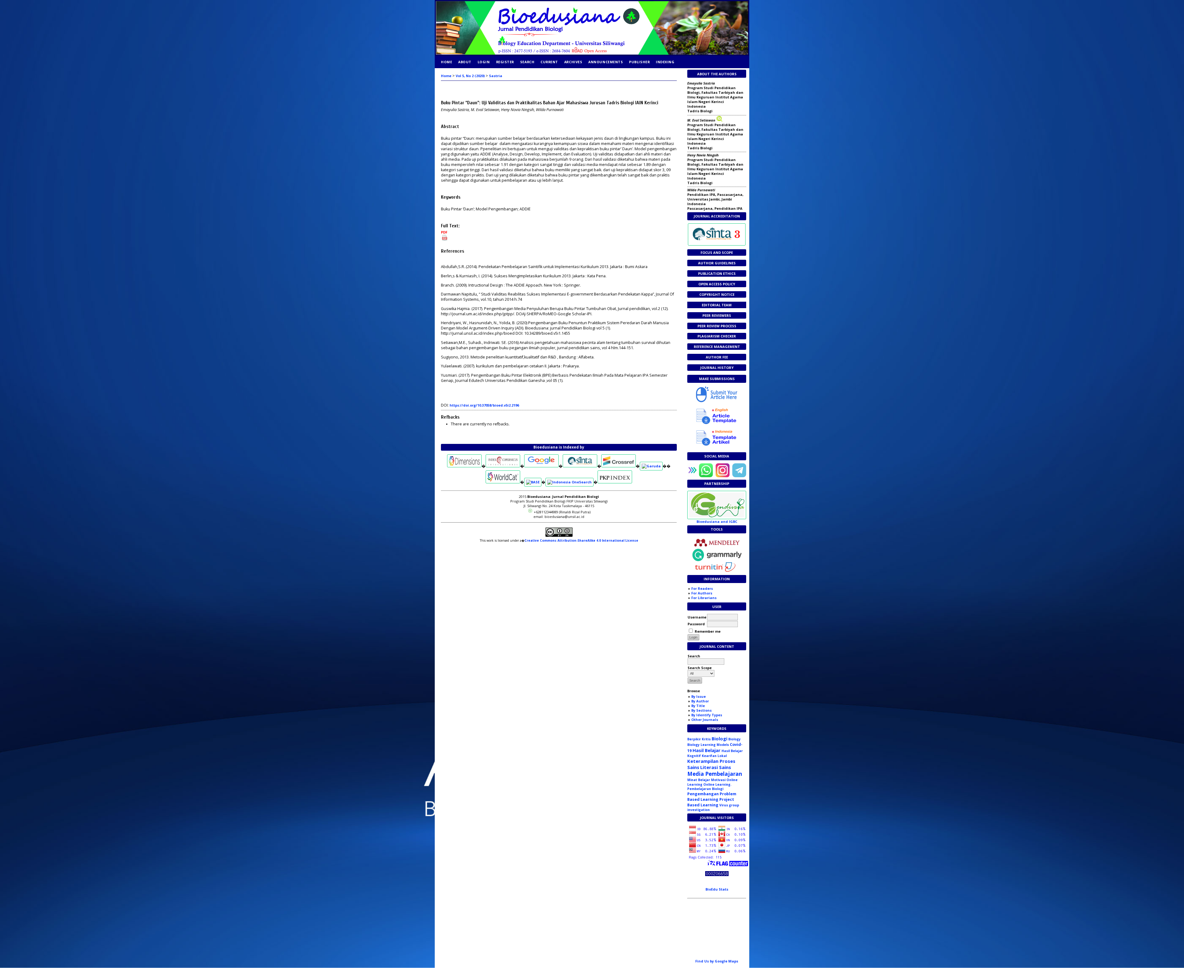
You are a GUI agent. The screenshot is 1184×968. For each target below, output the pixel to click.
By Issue (698, 696)
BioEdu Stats (716, 889)
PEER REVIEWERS (716, 315)
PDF (444, 232)
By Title (698, 705)
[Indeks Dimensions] (464, 466)
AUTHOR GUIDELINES (717, 263)
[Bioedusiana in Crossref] (618, 466)
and (717, 521)
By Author (700, 701)
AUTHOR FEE (717, 357)
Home (446, 62)
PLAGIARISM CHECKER (716, 336)
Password (696, 624)
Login (484, 62)
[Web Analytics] (717, 874)
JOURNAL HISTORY (717, 367)
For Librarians (704, 597)
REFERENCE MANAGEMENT (717, 346)
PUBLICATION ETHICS (717, 273)
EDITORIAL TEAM (717, 305)
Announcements (605, 62)
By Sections (701, 710)
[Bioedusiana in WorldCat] (503, 482)
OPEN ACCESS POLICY (716, 284)
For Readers (702, 588)
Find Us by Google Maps (716, 961)
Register (505, 62)
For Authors (701, 593)
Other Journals (704, 719)
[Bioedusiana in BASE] (532, 482)
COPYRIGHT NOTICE (716, 294)
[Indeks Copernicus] (503, 466)
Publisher (639, 62)
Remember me (708, 631)
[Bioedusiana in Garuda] (651, 466)
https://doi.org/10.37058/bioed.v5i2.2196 (484, 405)
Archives (573, 62)
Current (549, 62)
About (464, 62)
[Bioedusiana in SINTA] (580, 466)
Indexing (665, 62)
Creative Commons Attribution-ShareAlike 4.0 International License (581, 540)
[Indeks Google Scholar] (541, 466)
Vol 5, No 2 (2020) (470, 75)
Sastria (495, 75)
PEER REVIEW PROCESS (716, 326)
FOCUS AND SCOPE (717, 252)
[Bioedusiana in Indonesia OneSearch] (569, 482)
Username (697, 617)
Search (527, 62)
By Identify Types (706, 715)
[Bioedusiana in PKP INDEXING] (615, 482)
